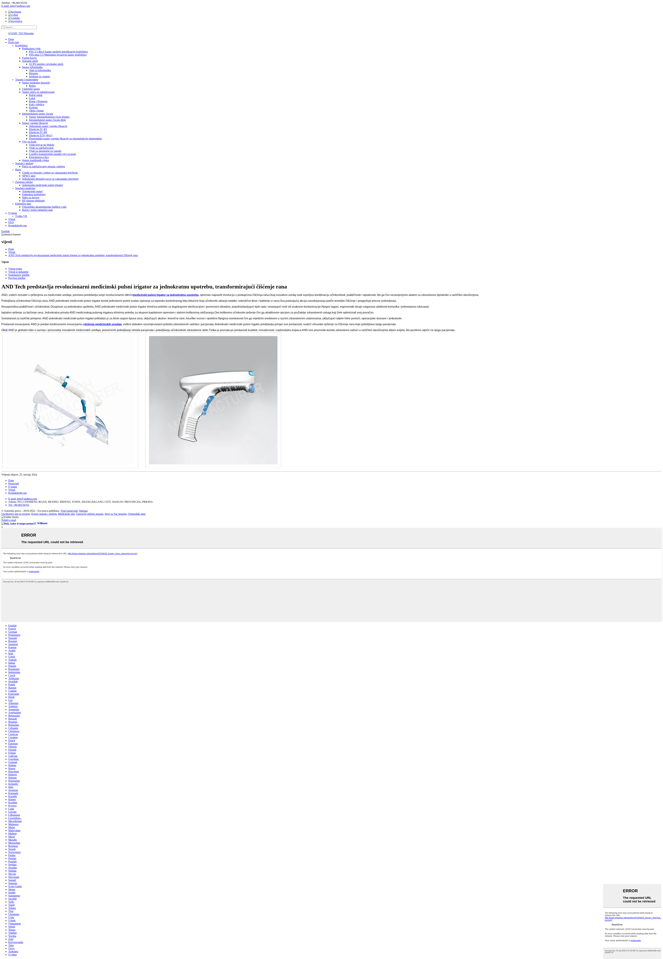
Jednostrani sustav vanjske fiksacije (48, 126)
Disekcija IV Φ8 (38, 132)
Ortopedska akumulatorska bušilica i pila (44, 206)
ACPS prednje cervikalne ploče (46, 64)
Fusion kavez (29, 57)
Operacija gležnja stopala (89, 513)
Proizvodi (13, 42)
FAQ (11, 222)
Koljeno (33, 107)
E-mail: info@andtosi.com (15, 5)
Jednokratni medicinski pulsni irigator (42, 185)
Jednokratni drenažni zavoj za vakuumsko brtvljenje (50, 178)
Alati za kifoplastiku (40, 70)
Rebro (32, 85)
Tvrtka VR (21, 216)
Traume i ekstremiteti (26, 79)
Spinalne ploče (30, 60)
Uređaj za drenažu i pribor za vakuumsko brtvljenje (50, 172)
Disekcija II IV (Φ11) (40, 135)
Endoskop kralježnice (34, 194)
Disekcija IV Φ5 (38, 129)
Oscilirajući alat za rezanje (15, 513)
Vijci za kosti (29, 141)
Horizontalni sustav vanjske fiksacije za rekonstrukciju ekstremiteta (65, 138)
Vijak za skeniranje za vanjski (45, 150)
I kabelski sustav (31, 88)
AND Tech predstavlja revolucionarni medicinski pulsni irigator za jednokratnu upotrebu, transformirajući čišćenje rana (73, 255)
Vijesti (11, 219)
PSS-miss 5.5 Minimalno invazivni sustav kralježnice (58, 54)
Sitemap (83, 510)
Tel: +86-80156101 (18, 504)
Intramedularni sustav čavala (37, 113)
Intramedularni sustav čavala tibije (47, 119)
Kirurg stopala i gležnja (44, 513)
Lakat (32, 98)
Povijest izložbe (16, 278)
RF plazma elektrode (33, 200)
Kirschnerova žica (39, 157)
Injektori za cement (39, 76)
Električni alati (23, 203)
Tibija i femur (36, 110)
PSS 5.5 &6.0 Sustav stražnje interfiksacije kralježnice (58, 51)
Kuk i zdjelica (36, 104)
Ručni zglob (35, 95)
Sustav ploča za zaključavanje (38, 92)
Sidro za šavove (30, 197)
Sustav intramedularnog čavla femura (49, 116)
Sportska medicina (25, 188)
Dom (11, 39)
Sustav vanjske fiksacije (35, 123)
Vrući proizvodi (69, 510)
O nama (12, 213)
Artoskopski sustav (32, 191)
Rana (18, 169)
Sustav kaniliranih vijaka (35, 160)
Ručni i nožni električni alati (37, 209)
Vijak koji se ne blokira (41, 144)
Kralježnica (21, 45)
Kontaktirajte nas (17, 225)
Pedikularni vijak (31, 48)
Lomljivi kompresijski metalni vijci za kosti (52, 154)
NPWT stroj (28, 175)
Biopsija (33, 73)
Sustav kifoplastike (32, 67)
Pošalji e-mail (8, 520)
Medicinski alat (66, 513)
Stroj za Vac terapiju (116, 513)
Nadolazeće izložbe (19, 274)
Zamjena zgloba (24, 182)
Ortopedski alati (136, 513)
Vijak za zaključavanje (41, 147)
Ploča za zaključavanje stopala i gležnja (43, 166)
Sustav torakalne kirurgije (36, 82)
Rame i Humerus (38, 101)
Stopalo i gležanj (24, 163)
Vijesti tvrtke (15, 268)
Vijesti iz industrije (18, 271)
